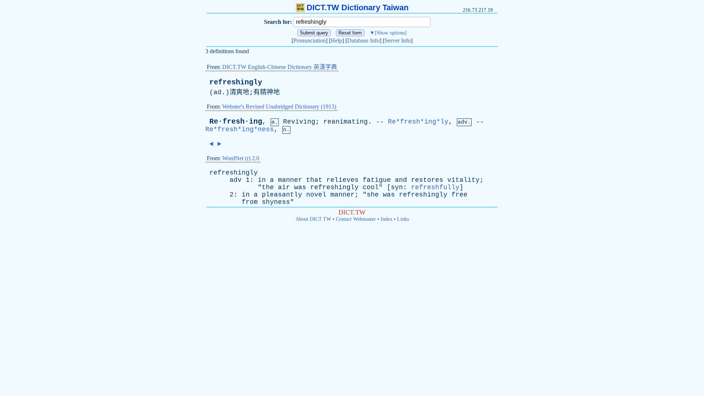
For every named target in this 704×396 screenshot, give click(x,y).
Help (336, 40)
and (401, 180)
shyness (276, 202)
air (284, 187)
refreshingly (235, 82)
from (250, 202)
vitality (463, 180)
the (268, 187)
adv (236, 180)
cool (371, 187)
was (300, 187)
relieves (342, 180)
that (314, 180)
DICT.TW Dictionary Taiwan (357, 7)
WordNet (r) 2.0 (240, 158)
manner (290, 180)
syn (397, 187)
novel (316, 194)
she (373, 194)
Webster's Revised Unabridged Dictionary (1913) (279, 106)
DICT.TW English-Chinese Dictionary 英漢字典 (279, 67)
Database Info (363, 40)
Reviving (299, 121)
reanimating (345, 121)
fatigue (377, 180)
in (262, 180)
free (459, 194)
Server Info (398, 40)
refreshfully (435, 187)
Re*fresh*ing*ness (239, 129)
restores (427, 180)
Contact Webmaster (356, 219)
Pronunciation (309, 40)
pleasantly (282, 194)
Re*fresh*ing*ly (418, 121)
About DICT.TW (313, 219)
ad (217, 92)
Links (403, 219)
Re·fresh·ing (235, 121)
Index (386, 219)
